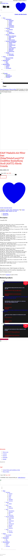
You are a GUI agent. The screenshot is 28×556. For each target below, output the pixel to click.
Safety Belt (10, 525)
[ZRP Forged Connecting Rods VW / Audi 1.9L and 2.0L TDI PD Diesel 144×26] (15, 298)
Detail (4, 533)
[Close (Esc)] (4, 554)
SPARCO (10, 526)
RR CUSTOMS (8, 535)
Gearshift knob (11, 520)
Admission (10, 493)
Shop (4, 490)
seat (16, 211)
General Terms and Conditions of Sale (11, 469)
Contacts (5, 453)
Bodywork (10, 530)
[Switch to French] (7, 6)
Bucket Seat (11, 528)
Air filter (14, 89)
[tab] (15, 213)
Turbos (10, 496)
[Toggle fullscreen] (2, 554)
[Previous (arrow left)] (0, 555)
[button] (3, 5)
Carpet (10, 522)
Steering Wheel (11, 518)
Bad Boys (7, 536)
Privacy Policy (6, 471)
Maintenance (6, 89)
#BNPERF (2, 211)
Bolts (9, 513)
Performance (8, 492)
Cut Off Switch (11, 523)
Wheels (7, 509)
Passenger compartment (10, 516)
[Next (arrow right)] (2, 555)
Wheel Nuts (11, 512)
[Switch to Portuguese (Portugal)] (7, 7)
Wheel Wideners (11, 510)
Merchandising (6, 542)
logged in (8, 274)
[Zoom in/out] (0, 554)
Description (5, 213)
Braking (10, 506)
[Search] (2, 13)
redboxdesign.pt (21, 477)
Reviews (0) (5, 214)
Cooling (10, 495)
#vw (13, 211)
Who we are (5, 452)
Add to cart (3, 176)
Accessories (11, 500)
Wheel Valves (11, 515)
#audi (23, 209)
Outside (7, 529)
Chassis (7, 505)
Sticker (7, 544)
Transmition (11, 499)
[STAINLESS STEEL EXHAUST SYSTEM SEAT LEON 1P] (15, 311)
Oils (6, 539)
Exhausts (7, 502)
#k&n (7, 211)
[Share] (3, 554)
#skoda (10, 211)
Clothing (7, 543)
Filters (10, 89)
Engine (10, 497)
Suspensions (11, 507)
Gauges (10, 519)
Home (1, 89)
